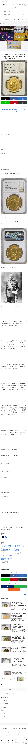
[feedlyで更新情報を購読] (20, 586)
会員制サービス (20, 734)
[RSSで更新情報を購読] (14, 589)
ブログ (20, 732)
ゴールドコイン (5, 569)
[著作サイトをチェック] (7, 586)
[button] (22, 102)
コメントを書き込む (14, 689)
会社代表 (21, 736)
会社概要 (7, 736)
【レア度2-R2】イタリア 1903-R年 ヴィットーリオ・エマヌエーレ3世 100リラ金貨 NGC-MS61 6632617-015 (19, 548)
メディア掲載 (7, 734)
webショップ (7, 732)
